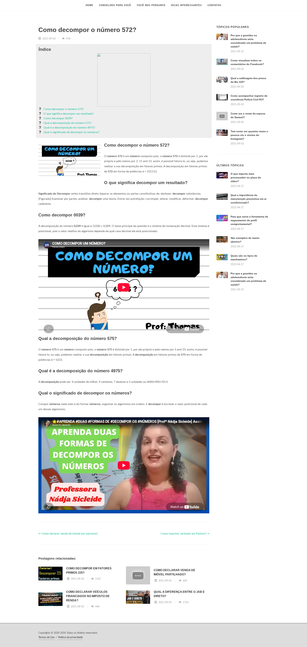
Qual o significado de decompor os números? (71, 132)
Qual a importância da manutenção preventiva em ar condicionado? (248, 199)
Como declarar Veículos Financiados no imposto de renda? (88, 596)
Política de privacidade (70, 637)
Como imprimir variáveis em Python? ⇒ (185, 533)
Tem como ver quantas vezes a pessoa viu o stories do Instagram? (249, 135)
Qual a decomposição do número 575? (67, 123)
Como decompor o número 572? (64, 109)
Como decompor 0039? (58, 118)
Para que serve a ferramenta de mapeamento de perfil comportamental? (249, 220)
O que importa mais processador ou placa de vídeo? (246, 177)
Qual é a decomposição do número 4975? (69, 127)
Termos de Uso (46, 637)
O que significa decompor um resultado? (69, 113)
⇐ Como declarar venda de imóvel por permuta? (68, 533)
